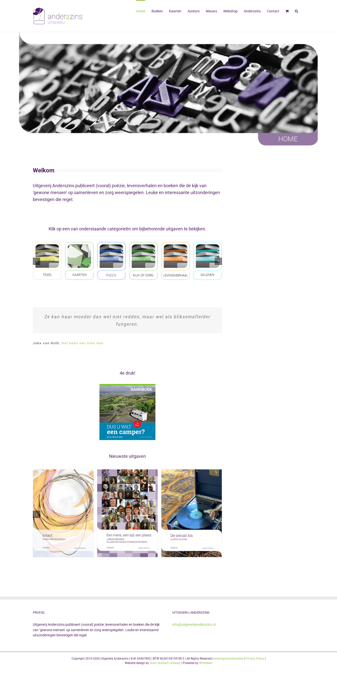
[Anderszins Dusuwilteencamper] (127, 386)
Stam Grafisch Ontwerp (165, 663)
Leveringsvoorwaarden (228, 658)
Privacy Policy (254, 658)
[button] (296, 10)
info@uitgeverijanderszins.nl (194, 624)
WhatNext (205, 663)
